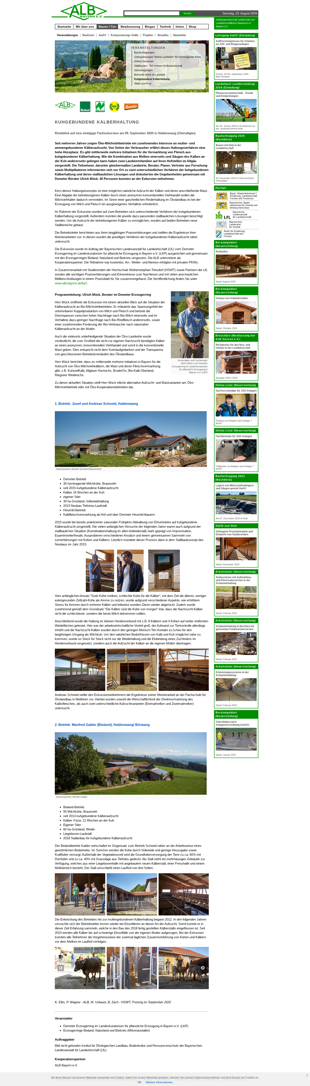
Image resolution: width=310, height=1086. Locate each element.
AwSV (102, 35)
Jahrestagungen (143, 70)
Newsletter (179, 35)
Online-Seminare (144, 61)
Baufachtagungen (144, 52)
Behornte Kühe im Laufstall (149, 74)
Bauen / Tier (107, 26)
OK (139, 1082)
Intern (180, 26)
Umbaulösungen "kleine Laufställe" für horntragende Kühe (167, 57)
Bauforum (88, 35)
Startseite (64, 26)
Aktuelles (163, 35)
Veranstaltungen (67, 35)
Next (203, 968)
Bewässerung (130, 26)
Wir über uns (85, 26)
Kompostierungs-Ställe (124, 35)
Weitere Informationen (159, 1082)
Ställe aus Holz (142, 83)
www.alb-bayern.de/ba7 (71, 283)
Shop (192, 26)
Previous (61, 968)
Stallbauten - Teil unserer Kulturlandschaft (158, 65)
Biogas (150, 26)
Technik (165, 26)
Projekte (148, 35)
